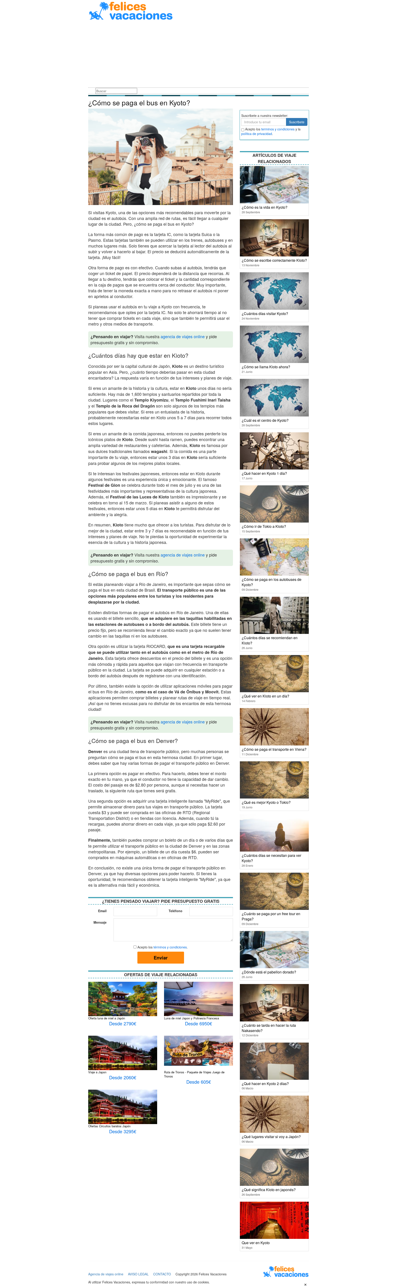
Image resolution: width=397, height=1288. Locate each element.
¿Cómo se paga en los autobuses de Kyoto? (271, 582)
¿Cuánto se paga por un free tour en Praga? (271, 916)
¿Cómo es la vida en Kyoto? (264, 207)
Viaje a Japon (97, 1072)
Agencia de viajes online (105, 1274)
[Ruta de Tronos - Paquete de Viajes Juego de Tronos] (198, 1050)
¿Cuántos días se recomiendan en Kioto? (270, 640)
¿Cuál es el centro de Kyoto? (265, 420)
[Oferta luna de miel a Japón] (122, 1003)
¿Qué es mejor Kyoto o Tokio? (266, 802)
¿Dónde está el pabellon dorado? (269, 972)
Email (102, 910)
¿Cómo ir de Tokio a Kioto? (264, 526)
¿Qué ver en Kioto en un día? (265, 696)
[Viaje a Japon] (122, 1058)
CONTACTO (162, 1274)
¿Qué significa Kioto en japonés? (269, 1189)
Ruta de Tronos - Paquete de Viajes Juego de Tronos (194, 1074)
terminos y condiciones (278, 129)
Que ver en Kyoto (256, 1242)
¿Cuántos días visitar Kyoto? (265, 313)
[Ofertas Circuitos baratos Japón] (122, 1112)
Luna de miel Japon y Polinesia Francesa (191, 1018)
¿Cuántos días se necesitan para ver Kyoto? (271, 858)
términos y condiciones (170, 947)
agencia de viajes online (183, 336)
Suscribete (296, 122)
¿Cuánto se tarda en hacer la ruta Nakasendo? (269, 1028)
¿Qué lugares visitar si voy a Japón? (271, 1136)
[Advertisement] (198, 54)
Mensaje (100, 922)
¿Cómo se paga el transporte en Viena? (274, 749)
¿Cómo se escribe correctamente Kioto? (274, 260)
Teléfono (175, 910)
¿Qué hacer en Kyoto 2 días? (265, 1083)
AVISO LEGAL (138, 1274)
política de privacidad (256, 133)
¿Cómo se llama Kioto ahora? (266, 366)
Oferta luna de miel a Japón (106, 1018)
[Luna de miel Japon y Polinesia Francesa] (198, 1002)
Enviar (161, 957)
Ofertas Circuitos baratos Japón (109, 1126)
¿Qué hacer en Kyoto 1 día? (264, 473)
